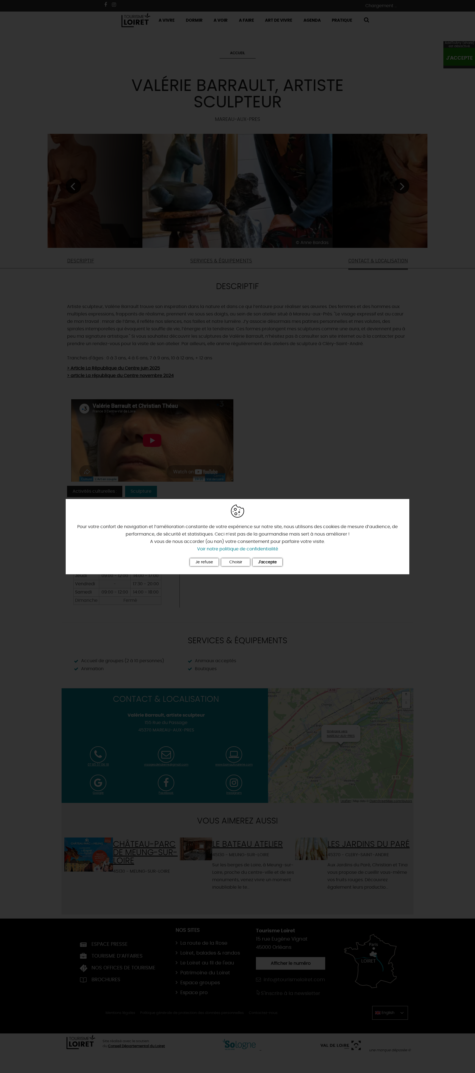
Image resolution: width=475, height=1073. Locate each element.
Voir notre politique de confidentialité (237, 549)
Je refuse (204, 562)
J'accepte (267, 562)
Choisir (235, 562)
